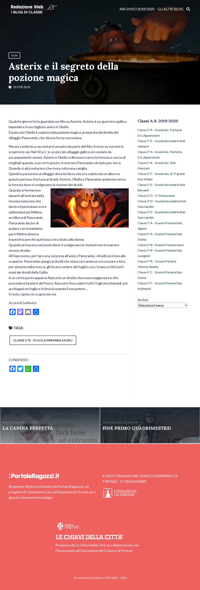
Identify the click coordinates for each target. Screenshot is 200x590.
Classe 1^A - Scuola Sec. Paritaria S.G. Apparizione (160, 132)
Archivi (143, 300)
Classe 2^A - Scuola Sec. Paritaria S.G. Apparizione (160, 154)
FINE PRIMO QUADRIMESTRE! (137, 428)
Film (14, 55)
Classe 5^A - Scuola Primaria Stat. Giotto (160, 236)
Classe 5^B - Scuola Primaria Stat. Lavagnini (160, 253)
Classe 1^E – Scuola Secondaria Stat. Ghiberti (162, 143)
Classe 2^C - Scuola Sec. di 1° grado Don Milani (161, 176)
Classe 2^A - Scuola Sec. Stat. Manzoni (157, 165)
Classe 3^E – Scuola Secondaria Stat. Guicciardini (162, 214)
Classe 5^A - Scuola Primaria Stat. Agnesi (160, 225)
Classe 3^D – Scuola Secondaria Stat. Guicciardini (162, 203)
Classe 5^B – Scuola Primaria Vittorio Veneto (157, 264)
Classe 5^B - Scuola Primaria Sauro (43, 340)
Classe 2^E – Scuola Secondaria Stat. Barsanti (162, 187)
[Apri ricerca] (188, 9)
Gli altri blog (170, 9)
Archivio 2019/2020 (137, 9)
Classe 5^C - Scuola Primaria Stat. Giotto (160, 274)
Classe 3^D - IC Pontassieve (156, 195)
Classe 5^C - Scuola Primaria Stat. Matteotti (160, 285)
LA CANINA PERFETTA (28, 428)
